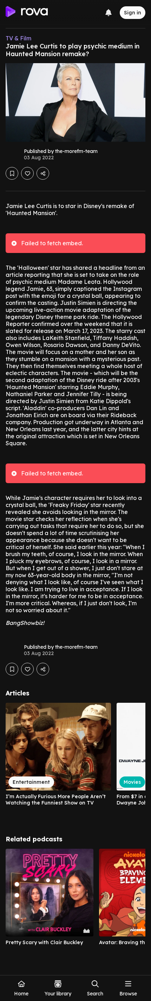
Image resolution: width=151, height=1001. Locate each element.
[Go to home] (27, 12)
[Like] (27, 173)
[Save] (12, 173)
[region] (75, 760)
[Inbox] (108, 12)
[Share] (43, 173)
